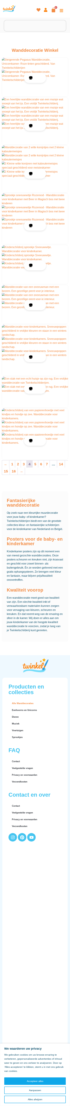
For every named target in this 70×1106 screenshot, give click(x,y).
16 (14, 471)
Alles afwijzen (35, 1099)
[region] (35, 1075)
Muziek (15, 723)
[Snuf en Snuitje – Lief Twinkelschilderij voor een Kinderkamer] (35, 149)
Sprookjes (17, 737)
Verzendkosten (19, 781)
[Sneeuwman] (35, 289)
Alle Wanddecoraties (22, 703)
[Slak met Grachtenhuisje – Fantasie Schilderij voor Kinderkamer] (35, 381)
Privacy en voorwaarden (24, 775)
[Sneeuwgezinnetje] (35, 331)
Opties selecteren (39, 77)
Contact (16, 761)
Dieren (15, 717)
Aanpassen (35, 1090)
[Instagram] (12, 837)
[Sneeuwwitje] (35, 249)
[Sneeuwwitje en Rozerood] (35, 199)
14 (61, 464)
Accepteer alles (35, 1081)
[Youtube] (31, 837)
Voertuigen (17, 730)
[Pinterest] (22, 837)
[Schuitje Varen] (35, 414)
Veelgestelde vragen (22, 768)
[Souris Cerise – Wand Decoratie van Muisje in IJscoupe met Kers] (35, 101)
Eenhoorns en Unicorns (24, 710)
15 (6, 471)
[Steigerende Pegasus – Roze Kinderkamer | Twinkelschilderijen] (35, 64)
